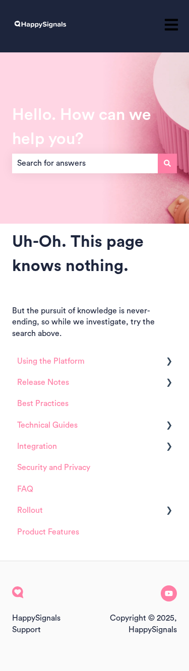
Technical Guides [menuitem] (47, 425)
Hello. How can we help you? (81, 127)
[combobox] (85, 163)
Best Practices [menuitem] (43, 403)
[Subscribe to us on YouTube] (169, 593)
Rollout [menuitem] (30, 510)
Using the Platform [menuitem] (51, 361)
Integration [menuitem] (37, 446)
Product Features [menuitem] (48, 532)
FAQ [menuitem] (25, 489)
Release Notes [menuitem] (43, 382)
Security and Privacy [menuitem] (53, 467)
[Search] (167, 163)
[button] (169, 362)
